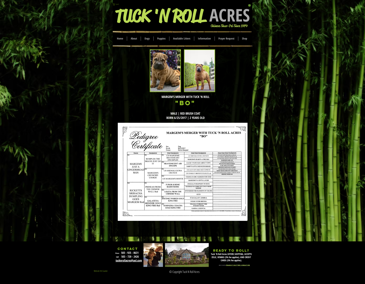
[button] (117, 4)
